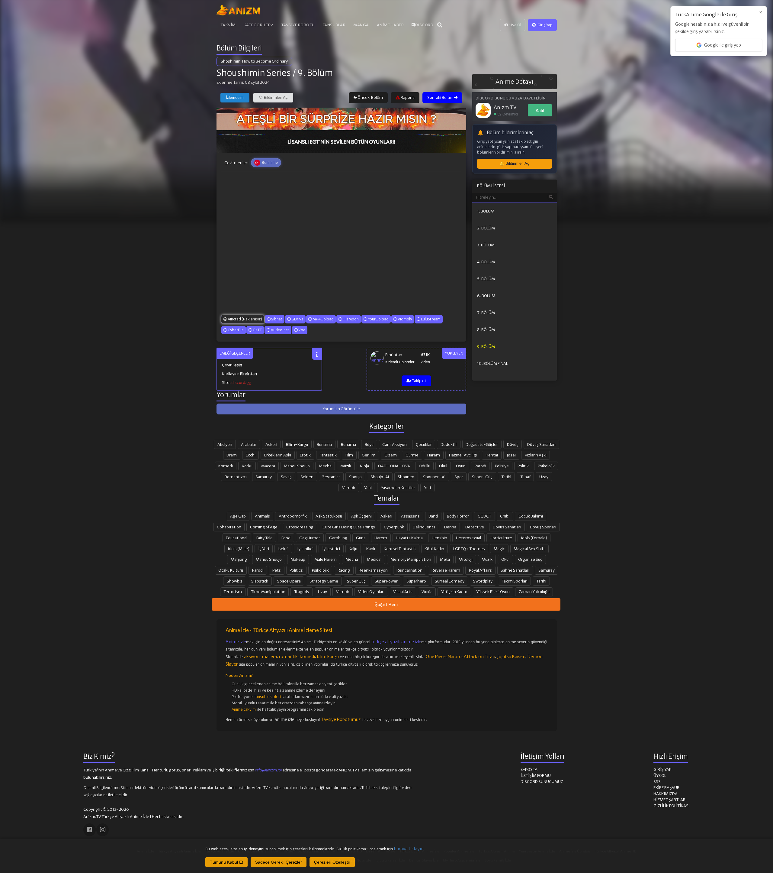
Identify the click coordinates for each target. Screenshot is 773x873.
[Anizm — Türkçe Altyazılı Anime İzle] (238, 10)
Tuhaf (525, 476)
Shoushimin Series (254, 72)
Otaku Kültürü (230, 570)
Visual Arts (402, 591)
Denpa (450, 526)
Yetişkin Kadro (454, 591)
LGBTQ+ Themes (469, 548)
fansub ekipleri (267, 696)
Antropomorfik (293, 516)
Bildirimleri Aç (275, 97)
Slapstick (259, 581)
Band (433, 516)
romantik (288, 656)
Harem (433, 455)
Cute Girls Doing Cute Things (348, 526)
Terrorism (232, 591)
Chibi (504, 516)
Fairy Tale (264, 537)
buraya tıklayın (409, 849)
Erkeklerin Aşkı (277, 455)
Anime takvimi (244, 709)
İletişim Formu (536, 775)
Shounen (406, 476)
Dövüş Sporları (543, 526)
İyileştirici (331, 548)
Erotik (305, 455)
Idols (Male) (238, 548)
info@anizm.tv (268, 770)
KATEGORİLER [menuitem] (257, 25)
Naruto (455, 656)
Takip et (418, 380)
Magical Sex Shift (529, 548)
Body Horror (458, 516)
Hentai (492, 455)
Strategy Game (324, 581)
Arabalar (248, 444)
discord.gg (241, 382)
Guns (361, 537)
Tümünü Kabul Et (226, 862)
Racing (344, 570)
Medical (374, 559)
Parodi (480, 465)
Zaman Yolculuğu (534, 591)
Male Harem (325, 559)
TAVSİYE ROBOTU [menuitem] (298, 25)
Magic (499, 548)
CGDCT (484, 516)
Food (285, 537)
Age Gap (238, 516)
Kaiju (353, 548)
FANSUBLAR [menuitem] (334, 25)
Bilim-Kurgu (297, 444)
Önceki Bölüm (370, 97)
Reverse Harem (445, 570)
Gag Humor (309, 537)
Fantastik (328, 455)
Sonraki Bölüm (440, 97)
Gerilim (368, 455)
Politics (296, 570)
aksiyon (252, 656)
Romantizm (236, 476)
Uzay (543, 476)
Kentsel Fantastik (400, 548)
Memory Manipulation (410, 559)
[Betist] (341, 119)
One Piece (436, 656)
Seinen (306, 476)
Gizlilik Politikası (671, 805)
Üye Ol (515, 25)
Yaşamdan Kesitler (398, 487)
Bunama (324, 444)
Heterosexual (468, 537)
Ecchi (250, 455)
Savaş (286, 476)
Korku (247, 465)
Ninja (364, 465)
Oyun (461, 465)
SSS (657, 781)
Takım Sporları (515, 581)
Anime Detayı (515, 81)
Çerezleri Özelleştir (332, 862)
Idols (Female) (534, 537)
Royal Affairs (480, 570)
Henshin (439, 537)
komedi (307, 656)
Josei (511, 455)
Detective (474, 526)
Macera (268, 465)
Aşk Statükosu (329, 516)
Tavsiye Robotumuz (341, 719)
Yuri (427, 487)
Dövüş (512, 444)
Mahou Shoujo (297, 465)
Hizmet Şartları (670, 799)
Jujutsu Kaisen (511, 656)
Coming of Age (263, 526)
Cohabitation (229, 526)
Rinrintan (393, 354)
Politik (523, 465)
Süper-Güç (482, 476)
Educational (236, 537)
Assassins (410, 516)
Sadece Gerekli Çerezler (278, 862)
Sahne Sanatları (515, 570)
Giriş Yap (545, 25)
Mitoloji (466, 559)
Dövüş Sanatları (541, 444)
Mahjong (239, 559)
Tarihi (506, 476)
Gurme (412, 455)
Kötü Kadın (434, 548)
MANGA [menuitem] (361, 25)
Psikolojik (546, 465)
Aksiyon (224, 444)
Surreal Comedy (449, 581)
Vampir (348, 487)
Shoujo (355, 476)
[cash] (341, 141)
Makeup (297, 559)
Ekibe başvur (666, 787)
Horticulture (501, 537)
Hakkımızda (665, 793)
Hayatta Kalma (409, 537)
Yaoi (368, 487)
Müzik (345, 465)
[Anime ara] (440, 25)
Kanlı (370, 548)
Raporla (407, 97)
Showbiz (234, 581)
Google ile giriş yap (722, 45)
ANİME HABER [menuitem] (390, 25)
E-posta (529, 769)
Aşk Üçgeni (361, 516)
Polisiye (502, 465)
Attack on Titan (479, 656)
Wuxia (427, 591)
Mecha (325, 465)
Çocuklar (424, 444)
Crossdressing (299, 526)
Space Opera (289, 581)
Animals (262, 516)
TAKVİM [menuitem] (228, 25)
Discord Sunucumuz (542, 781)
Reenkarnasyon (373, 570)
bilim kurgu (328, 656)
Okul (443, 465)
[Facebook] (89, 829)
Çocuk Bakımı (530, 516)
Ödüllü (424, 465)
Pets (276, 570)
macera (269, 656)
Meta (445, 559)
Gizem (390, 455)
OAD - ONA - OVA (394, 465)
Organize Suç (530, 559)
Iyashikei (305, 548)
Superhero (416, 581)
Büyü (369, 444)
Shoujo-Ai (379, 476)
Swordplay (482, 581)
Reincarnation (409, 570)
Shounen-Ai (434, 476)
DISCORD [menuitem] (424, 25)
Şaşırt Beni (386, 604)
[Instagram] (102, 829)
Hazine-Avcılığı (463, 455)
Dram (231, 455)
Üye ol (659, 775)
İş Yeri (263, 548)
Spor (458, 476)
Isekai (283, 548)
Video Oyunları (371, 591)
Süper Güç (356, 581)
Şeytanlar (331, 476)
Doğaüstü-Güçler (482, 444)
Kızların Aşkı (536, 455)
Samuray (263, 476)
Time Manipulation (268, 591)
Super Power (386, 581)
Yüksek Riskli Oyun (493, 591)
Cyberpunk (394, 526)
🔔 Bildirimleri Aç (514, 163)
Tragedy (301, 591)
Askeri (271, 444)
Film (349, 455)
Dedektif (449, 444)
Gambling (338, 537)
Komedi (225, 465)
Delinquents (424, 526)
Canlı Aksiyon (394, 444)
